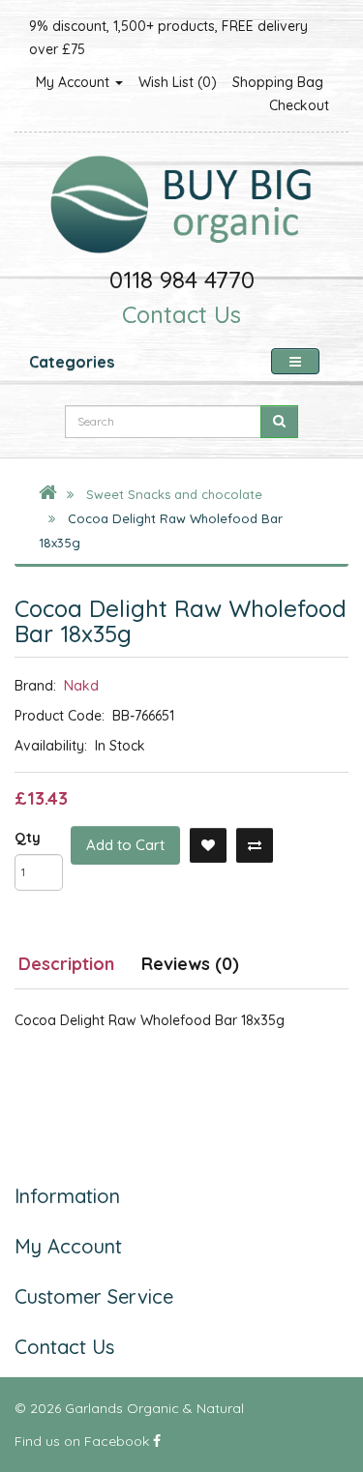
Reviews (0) (190, 964)
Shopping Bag (277, 82)
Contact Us (181, 314)
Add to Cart (125, 845)
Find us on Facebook (84, 1441)
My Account (74, 82)
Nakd (81, 685)
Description (66, 964)
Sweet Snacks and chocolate (174, 494)
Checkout (299, 105)
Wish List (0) (177, 82)
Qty (28, 837)
